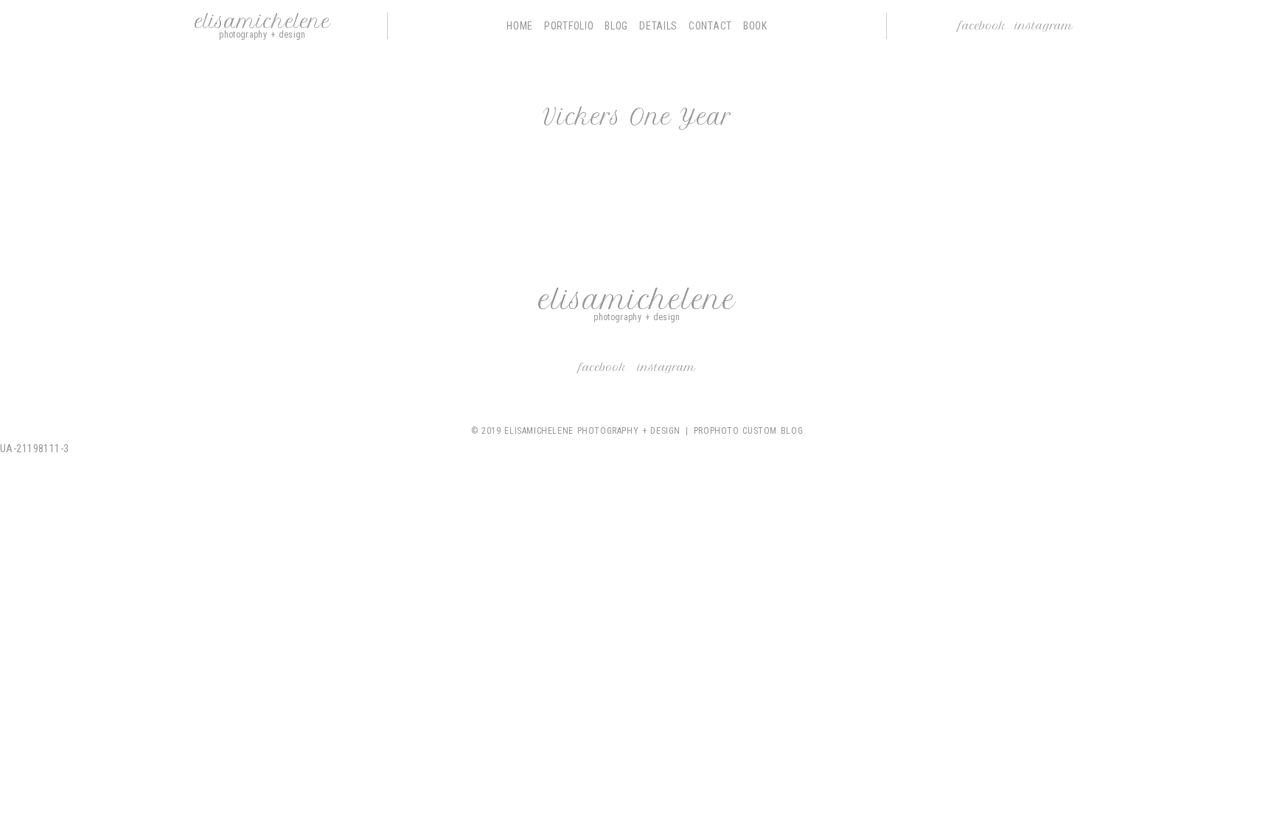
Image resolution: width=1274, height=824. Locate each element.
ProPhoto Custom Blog (748, 431)
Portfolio (569, 26)
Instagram (1044, 25)
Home (520, 26)
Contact (710, 26)
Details (658, 26)
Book (755, 26)
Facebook (982, 25)
